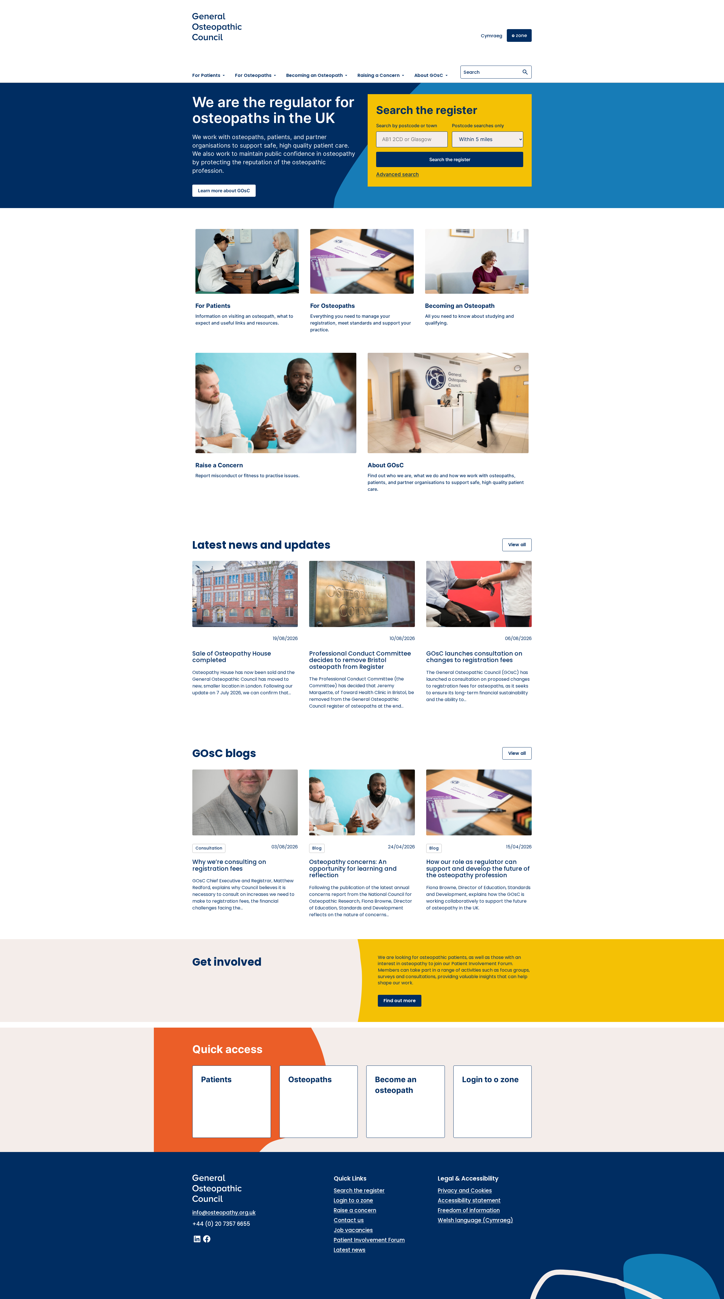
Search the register (449, 159)
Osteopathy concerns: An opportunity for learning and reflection (353, 868)
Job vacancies (353, 1230)
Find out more (399, 1000)
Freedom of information (469, 1210)
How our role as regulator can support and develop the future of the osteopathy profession (478, 868)
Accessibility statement (469, 1200)
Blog (317, 848)
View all (517, 544)
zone (519, 35)
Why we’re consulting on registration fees (229, 865)
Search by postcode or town (406, 125)
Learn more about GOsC (224, 190)
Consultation (208, 848)
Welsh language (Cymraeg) (475, 1220)
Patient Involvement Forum (369, 1240)
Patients (216, 1079)
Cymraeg (491, 36)
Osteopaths (310, 1079)
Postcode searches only (478, 125)
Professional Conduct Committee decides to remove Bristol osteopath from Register (360, 660)
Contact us (349, 1220)
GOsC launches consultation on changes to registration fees (474, 656)
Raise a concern (355, 1210)
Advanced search (397, 174)
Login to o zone (490, 1079)
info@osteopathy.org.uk (224, 1212)
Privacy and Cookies (465, 1190)
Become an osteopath (396, 1085)
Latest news (349, 1250)
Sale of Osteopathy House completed (231, 656)
